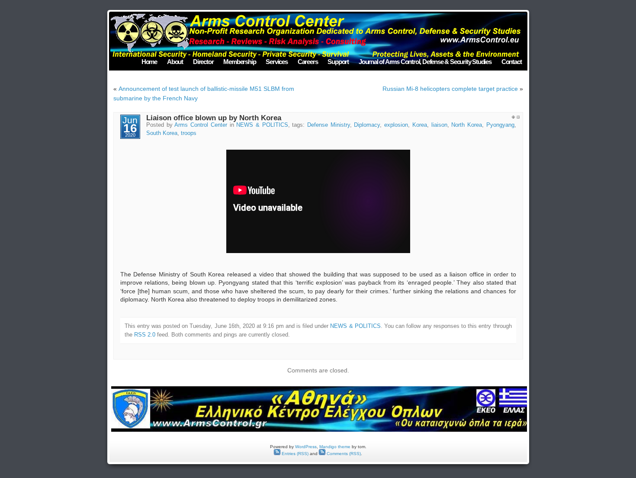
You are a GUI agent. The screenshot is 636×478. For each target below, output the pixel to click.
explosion (396, 125)
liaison (439, 125)
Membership (239, 61)
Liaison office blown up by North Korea (213, 118)
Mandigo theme (334, 446)
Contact (511, 61)
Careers (308, 61)
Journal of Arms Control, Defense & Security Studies (425, 61)
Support (338, 61)
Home (149, 61)
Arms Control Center (200, 125)
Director (203, 61)
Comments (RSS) (343, 453)
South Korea (161, 133)
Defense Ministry (328, 125)
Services (276, 61)
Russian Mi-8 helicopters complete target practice (450, 88)
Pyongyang (500, 125)
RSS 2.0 (144, 334)
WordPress (306, 446)
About (175, 61)
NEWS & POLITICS (262, 125)
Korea (419, 125)
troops (188, 133)
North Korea (466, 125)
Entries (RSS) (294, 453)
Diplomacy (367, 125)
